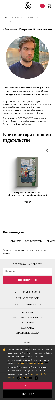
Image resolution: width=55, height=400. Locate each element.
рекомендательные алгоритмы (28, 363)
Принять (27, 385)
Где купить (27, 323)
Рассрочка (27, 328)
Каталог (18, 17)
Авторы (31, 17)
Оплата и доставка (27, 333)
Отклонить (27, 394)
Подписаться (27, 280)
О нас (27, 342)
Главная (6, 17)
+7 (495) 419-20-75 (29, 292)
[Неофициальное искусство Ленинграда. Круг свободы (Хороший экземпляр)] (27, 172)
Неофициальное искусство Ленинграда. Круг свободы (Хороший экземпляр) (27, 193)
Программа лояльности (27, 317)
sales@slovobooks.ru (27, 304)
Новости (27, 312)
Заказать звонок (27, 298)
